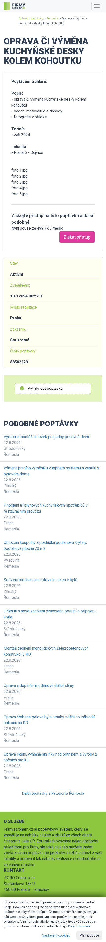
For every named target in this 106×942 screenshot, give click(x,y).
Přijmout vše (89, 935)
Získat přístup (77, 237)
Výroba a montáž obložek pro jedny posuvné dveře (47, 436)
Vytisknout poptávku (45, 388)
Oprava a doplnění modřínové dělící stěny (39, 685)
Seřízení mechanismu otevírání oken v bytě (40, 579)
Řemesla (52, 18)
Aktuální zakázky (30, 18)
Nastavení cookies (56, 935)
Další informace (79, 926)
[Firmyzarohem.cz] (14, 6)
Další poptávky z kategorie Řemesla (53, 793)
